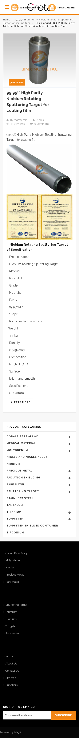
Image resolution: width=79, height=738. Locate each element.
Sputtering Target (23, 491)
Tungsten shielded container (32, 525)
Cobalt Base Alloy (22, 436)
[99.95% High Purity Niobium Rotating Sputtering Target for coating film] (39, 60)
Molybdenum (17, 450)
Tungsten (15, 518)
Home (6, 19)
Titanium (14, 511)
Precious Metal (20, 470)
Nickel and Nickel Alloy (27, 456)
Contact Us (12, 670)
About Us (11, 663)
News (40, 120)
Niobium (13, 463)
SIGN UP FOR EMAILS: (19, 707)
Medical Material (21, 443)
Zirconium (15, 532)
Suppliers (11, 685)
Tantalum (15, 505)
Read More (21, 402)
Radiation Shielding (23, 477)
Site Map (10, 677)
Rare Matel (16, 484)
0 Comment (41, 124)
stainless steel (20, 498)
